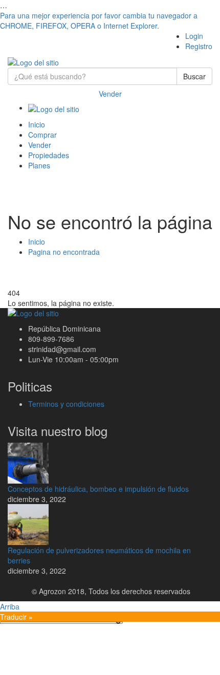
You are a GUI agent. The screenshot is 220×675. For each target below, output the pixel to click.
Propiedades (48, 155)
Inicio (36, 124)
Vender (110, 94)
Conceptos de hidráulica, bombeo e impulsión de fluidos (98, 489)
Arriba (9, 606)
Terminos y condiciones (66, 404)
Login (194, 36)
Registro (198, 46)
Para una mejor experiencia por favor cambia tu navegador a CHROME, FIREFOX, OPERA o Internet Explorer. (98, 20)
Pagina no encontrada (64, 252)
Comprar (42, 134)
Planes (39, 165)
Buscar (194, 76)
